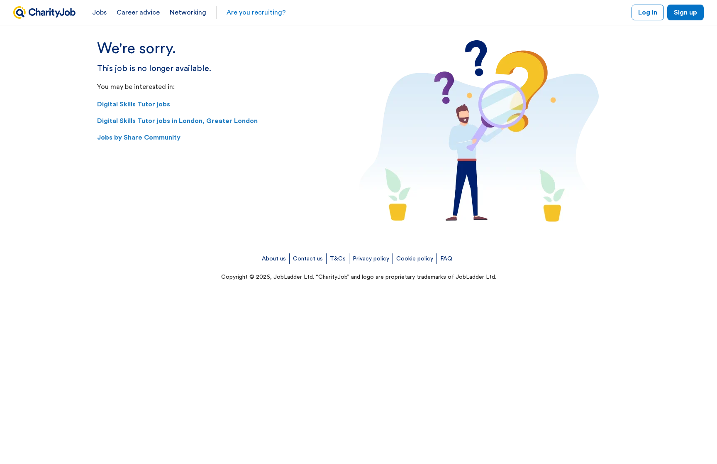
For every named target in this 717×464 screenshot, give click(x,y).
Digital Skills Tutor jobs (133, 104)
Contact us (308, 259)
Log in (647, 12)
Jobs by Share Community (138, 137)
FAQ (446, 259)
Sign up (685, 12)
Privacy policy (371, 259)
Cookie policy (414, 259)
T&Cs (338, 259)
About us (274, 259)
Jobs (99, 12)
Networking (188, 12)
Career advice (138, 12)
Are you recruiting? (256, 12)
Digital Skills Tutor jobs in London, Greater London (177, 121)
